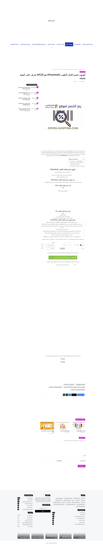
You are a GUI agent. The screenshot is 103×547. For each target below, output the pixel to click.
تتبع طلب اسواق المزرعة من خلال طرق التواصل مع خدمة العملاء (52, 536)
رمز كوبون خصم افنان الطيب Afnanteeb (77, 162)
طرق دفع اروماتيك (82, 537)
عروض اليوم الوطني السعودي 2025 (59, 504)
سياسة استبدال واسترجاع (76, 502)
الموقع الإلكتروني (59, 460)
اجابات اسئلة (83, 498)
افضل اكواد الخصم (63, 155)
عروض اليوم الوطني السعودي (39, 44)
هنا (57, 222)
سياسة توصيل (69, 502)
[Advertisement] (51, 8)
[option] (79, 534)
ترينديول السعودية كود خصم (65, 430)
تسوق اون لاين (77, 44)
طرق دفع (63, 502)
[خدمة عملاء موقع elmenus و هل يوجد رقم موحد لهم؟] (34, 94)
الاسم (84, 455)
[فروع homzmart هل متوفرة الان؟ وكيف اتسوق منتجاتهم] (34, 89)
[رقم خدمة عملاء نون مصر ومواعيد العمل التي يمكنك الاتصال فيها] (34, 110)
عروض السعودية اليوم (88, 44)
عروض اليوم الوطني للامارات (80, 524)
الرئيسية (83, 69)
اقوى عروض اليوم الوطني (68, 498)
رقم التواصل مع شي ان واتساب (37, 537)
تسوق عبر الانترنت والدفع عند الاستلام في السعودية (74, 387)
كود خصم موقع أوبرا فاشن (80, 430)
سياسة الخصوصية (14, 44)
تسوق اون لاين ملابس (58, 500)
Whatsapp (63, 361)
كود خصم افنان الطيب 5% (75, 164)
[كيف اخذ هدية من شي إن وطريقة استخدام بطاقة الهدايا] (34, 105)
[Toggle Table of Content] (83, 159)
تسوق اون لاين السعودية (68, 384)
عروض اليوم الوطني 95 (56, 502)
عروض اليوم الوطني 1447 (81, 504)
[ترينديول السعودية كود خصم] (63, 426)
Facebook (63, 358)
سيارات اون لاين (60, 44)
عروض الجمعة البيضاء (25, 44)
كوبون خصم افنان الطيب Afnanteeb (75, 161)
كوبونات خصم (69, 44)
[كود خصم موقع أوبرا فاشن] (78, 426)
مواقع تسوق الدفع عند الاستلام (55, 387)
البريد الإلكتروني (82, 460)
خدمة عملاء (83, 502)
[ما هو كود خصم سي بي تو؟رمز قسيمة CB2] (47, 426)
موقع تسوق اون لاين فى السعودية (77, 389)
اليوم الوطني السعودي (59, 498)
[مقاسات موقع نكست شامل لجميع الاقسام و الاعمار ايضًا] (34, 99)
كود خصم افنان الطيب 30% (75, 163)
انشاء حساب (83, 500)
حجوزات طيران (51, 44)
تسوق (73, 500)
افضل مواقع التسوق (80, 384)
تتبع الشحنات (77, 500)
